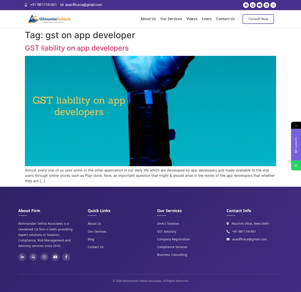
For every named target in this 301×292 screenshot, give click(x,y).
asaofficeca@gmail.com (249, 239)
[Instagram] (273, 5)
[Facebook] (246, 5)
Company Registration (173, 239)
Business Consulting (172, 254)
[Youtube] (259, 5)
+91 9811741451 (244, 231)
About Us (148, 19)
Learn (207, 19)
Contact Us (225, 19)
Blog (91, 239)
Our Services (171, 19)
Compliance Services (172, 247)
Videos (192, 19)
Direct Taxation (168, 223)
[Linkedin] (266, 5)
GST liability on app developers (77, 48)
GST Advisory (166, 231)
